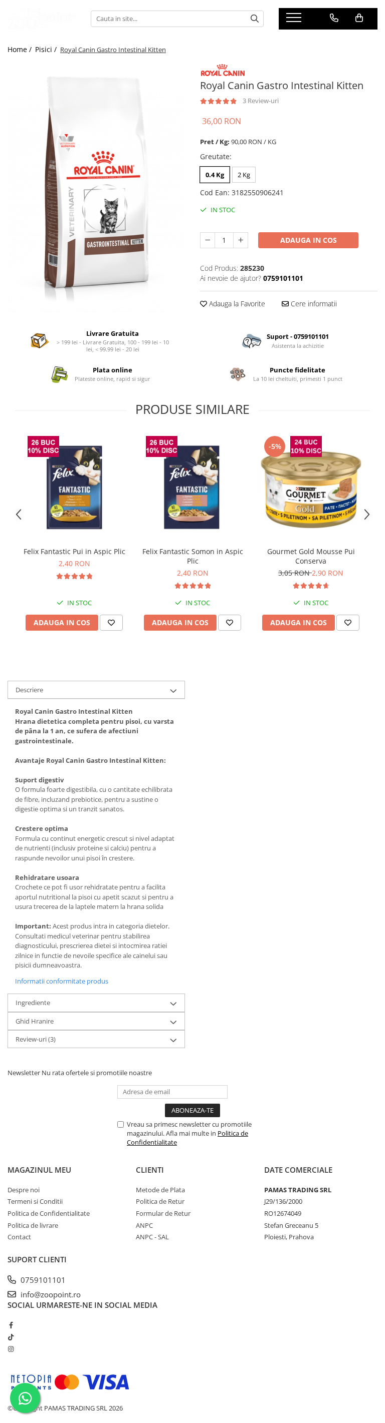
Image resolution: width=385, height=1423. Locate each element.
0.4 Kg (215, 174)
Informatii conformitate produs (61, 981)
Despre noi (24, 1189)
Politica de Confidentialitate (49, 1213)
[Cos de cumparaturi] (359, 18)
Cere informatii (313, 303)
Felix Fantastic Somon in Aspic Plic (192, 556)
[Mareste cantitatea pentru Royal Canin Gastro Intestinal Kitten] (240, 240)
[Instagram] (11, 1348)
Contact (19, 1236)
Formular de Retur (163, 1213)
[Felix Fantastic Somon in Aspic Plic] (192, 487)
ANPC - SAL (152, 1236)
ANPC (144, 1225)
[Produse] (295, 20)
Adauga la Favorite (236, 303)
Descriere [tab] (29, 689)
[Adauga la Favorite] (111, 623)
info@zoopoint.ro (50, 1294)
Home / (21, 49)
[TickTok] (11, 1336)
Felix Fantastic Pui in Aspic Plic (74, 551)
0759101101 (42, 1280)
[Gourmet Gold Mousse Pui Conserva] (311, 487)
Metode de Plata (160, 1189)
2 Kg (244, 174)
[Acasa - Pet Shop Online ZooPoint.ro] (42, 19)
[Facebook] (11, 1324)
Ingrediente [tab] (33, 1002)
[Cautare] (255, 19)
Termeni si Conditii (35, 1201)
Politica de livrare (33, 1225)
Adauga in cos (308, 240)
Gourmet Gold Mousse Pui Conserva (311, 556)
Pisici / (47, 49)
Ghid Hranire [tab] (35, 1021)
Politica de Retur (160, 1201)
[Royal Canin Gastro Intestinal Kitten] (96, 187)
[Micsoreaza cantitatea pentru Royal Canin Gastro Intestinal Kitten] (207, 240)
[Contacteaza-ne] (334, 18)
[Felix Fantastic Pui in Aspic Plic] (74, 487)
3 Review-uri (261, 100)
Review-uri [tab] (36, 1039)
